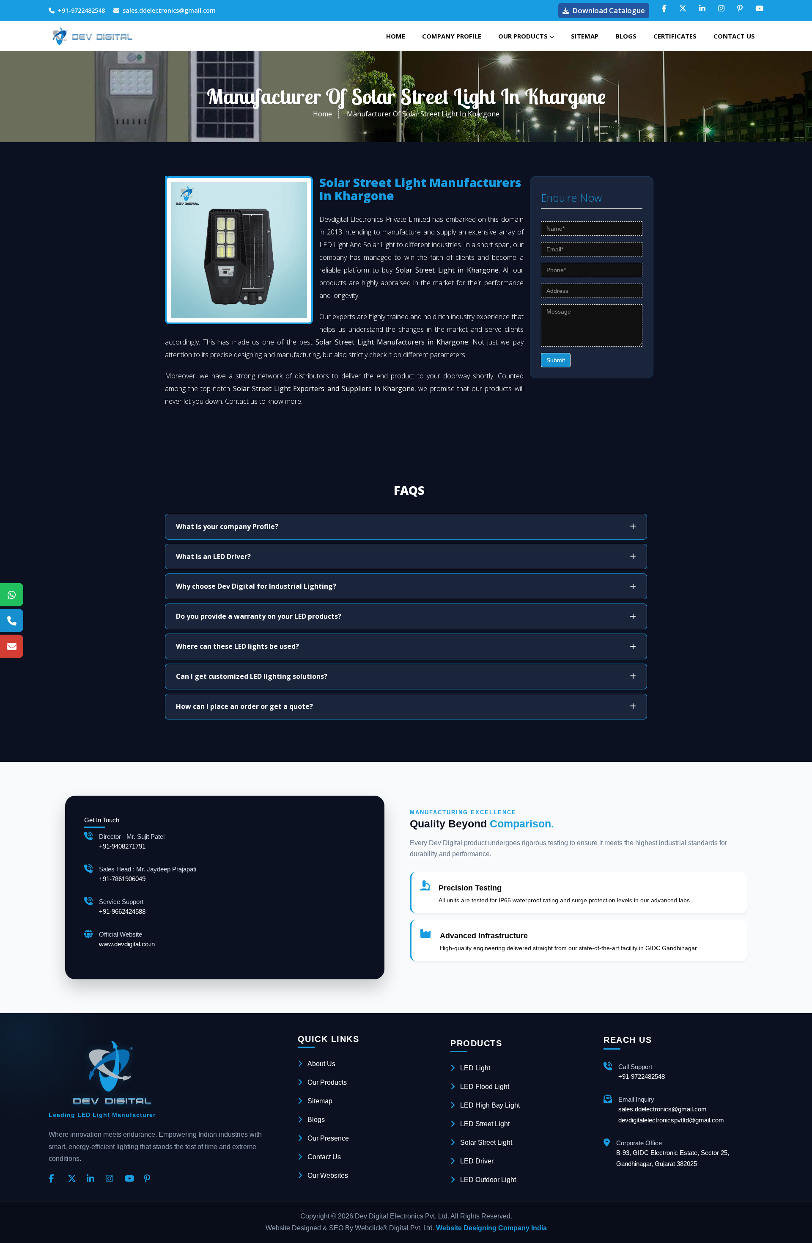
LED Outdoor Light (488, 1179)
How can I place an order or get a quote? (244, 706)
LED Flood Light (484, 1086)
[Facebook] (55, 1179)
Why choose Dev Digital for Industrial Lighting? (256, 586)
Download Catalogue (608, 10)
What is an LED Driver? (213, 556)
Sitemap (584, 36)
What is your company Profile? (227, 526)
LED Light (475, 1068)
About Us (321, 1063)
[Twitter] (74, 1179)
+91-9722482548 (81, 10)
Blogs (625, 36)
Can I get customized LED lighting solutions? (251, 676)
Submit (555, 360)
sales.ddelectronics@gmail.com (169, 10)
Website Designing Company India (491, 1228)
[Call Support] (11, 620)
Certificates (675, 36)
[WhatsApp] (11, 594)
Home (395, 36)
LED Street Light (485, 1123)
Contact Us (734, 36)
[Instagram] (112, 1179)
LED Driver (477, 1161)
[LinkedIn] (93, 1179)
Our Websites (327, 1175)
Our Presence (328, 1138)
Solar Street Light (486, 1142)
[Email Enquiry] (11, 646)
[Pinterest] (150, 1179)
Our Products (523, 36)
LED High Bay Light (490, 1105)
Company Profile (451, 36)
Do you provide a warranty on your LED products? (258, 616)
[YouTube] (131, 1179)
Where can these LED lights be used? (237, 646)
